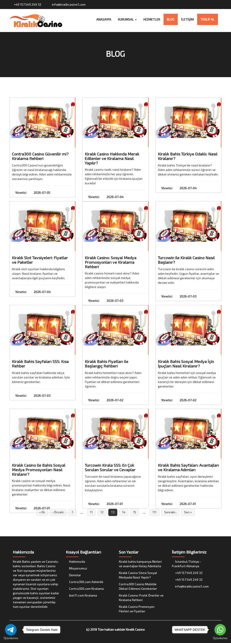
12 (102, 512)
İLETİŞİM (187, 19)
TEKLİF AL (208, 19)
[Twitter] (206, 4)
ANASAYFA (103, 19)
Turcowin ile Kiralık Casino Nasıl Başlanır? (186, 260)
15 (134, 512)
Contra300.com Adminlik (85, 582)
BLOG (170, 19)
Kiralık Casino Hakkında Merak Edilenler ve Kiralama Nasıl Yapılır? (112, 158)
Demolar (74, 575)
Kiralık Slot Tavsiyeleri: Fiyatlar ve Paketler (40, 260)
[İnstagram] (210, 4)
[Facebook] (202, 4)
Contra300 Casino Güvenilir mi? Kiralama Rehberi (40, 156)
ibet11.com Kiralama (82, 595)
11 (91, 512)
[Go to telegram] (10, 629)
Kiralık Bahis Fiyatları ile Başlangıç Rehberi (106, 363)
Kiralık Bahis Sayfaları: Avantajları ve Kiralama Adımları (188, 467)
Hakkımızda (76, 561)
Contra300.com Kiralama (86, 588)
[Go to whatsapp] (220, 629)
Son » (188, 512)
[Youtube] (215, 4)
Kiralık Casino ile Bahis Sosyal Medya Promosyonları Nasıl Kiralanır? (38, 470)
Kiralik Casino (135, 629)
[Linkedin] (219, 4)
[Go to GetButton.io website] (11, 638)
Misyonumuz (77, 568)
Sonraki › (170, 512)
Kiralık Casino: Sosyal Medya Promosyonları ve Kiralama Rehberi (110, 262)
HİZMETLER (151, 19)
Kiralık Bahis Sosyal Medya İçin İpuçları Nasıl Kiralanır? (186, 363)
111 (154, 512)
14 (123, 512)
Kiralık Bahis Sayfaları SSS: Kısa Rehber (40, 363)
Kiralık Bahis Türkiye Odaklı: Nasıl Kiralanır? (187, 156)
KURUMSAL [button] (126, 19)
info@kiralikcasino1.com (68, 4)
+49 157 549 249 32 (27, 4)
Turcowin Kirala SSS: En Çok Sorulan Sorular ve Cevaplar (110, 467)
